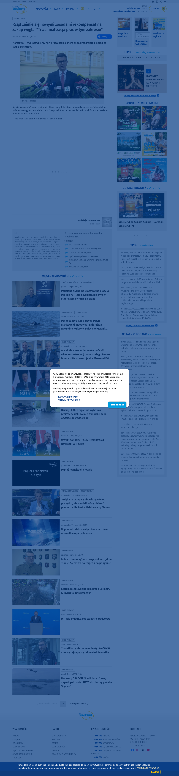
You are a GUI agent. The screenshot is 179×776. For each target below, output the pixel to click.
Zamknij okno (117, 405)
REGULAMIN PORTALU (68, 397)
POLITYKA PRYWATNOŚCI (69, 400)
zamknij (155, 772)
